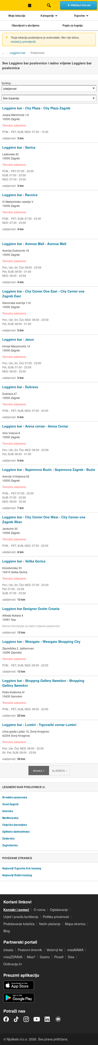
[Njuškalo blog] (58, 1019)
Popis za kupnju (72, 25)
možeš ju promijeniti (23, 41)
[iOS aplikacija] (18, 985)
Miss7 (31, 957)
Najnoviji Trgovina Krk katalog (21, 868)
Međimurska (10, 818)
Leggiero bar (18, 53)
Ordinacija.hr (12, 964)
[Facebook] (6, 1019)
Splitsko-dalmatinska (16, 831)
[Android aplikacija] (18, 997)
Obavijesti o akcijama (25, 25)
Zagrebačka (10, 845)
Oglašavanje (59, 909)
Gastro (45, 957)
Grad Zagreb (10, 804)
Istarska (7, 811)
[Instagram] (26, 1019)
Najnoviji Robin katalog (17, 875)
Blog (6, 931)
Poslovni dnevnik (30, 949)
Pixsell (58, 957)
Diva (71, 957)
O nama (39, 909)
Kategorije (47, 15)
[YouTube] (37, 1019)
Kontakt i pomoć (16, 909)
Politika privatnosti (56, 916)
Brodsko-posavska (14, 797)
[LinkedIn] (47, 1019)
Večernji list (54, 949)
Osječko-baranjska (14, 825)
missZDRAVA (12, 957)
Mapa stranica (75, 923)
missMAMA (75, 949)
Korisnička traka (29, 5)
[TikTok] (16, 1019)
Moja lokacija (16, 15)
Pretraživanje (49, 5)
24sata (8, 949)
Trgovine (79, 15)
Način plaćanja (49, 923)
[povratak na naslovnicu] (10, 5)
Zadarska (8, 838)
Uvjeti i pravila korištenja (20, 916)
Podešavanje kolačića (19, 923)
